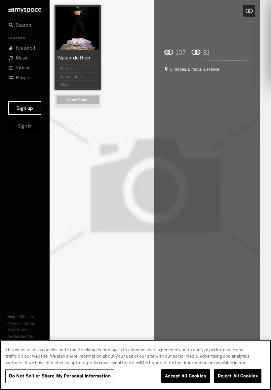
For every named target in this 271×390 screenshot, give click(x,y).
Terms (29, 323)
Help (11, 316)
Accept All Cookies (185, 376)
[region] (135, 365)
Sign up (25, 108)
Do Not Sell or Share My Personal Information (60, 376)
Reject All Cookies (238, 376)
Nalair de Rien (74, 57)
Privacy (13, 323)
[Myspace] (24, 9)
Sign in (25, 126)
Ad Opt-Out (16, 329)
